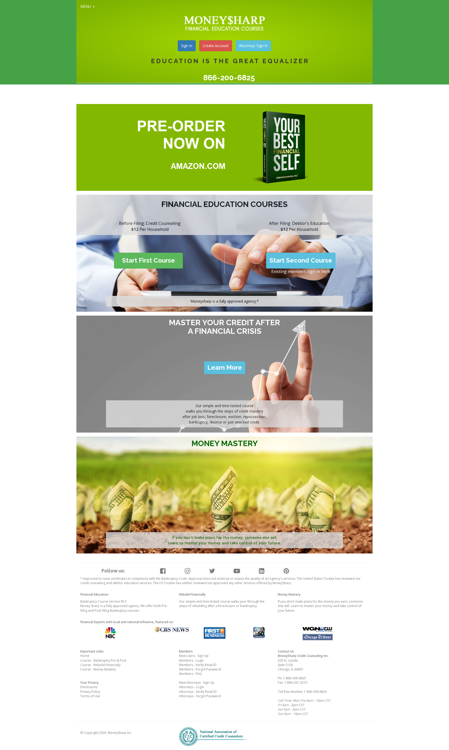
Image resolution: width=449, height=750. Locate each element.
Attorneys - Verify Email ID (198, 691)
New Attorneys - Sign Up (196, 682)
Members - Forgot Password (200, 669)
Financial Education (94, 594)
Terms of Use (90, 696)
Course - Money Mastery (98, 669)
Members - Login (191, 660)
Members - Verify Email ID (197, 665)
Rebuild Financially (192, 594)
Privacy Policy (90, 691)
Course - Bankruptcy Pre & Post (103, 660)
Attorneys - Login (191, 687)
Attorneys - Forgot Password (200, 696)
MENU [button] (86, 6)
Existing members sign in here (300, 271)
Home (84, 656)
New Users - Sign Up (194, 656)
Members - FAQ (190, 673)
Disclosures (88, 687)
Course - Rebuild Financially (100, 665)
